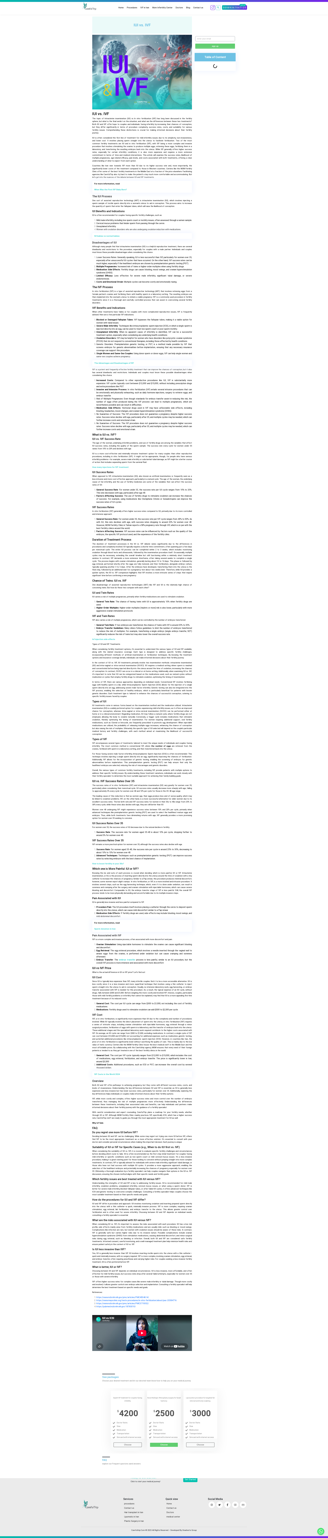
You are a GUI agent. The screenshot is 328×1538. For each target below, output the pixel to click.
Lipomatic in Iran (131, 1516)
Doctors (179, 7)
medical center (173, 1516)
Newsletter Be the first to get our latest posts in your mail (213, 26)
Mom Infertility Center (162, 7)
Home (121, 7)
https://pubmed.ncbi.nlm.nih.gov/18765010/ (116, 1306)
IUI (98, 124)
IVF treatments (147, 177)
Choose (127, 1445)
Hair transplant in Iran (133, 1512)
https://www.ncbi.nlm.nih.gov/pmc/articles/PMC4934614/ (122, 1297)
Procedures (132, 7)
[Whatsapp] (320, 1531)
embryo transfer (127, 960)
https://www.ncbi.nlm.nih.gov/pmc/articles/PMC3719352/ (122, 1303)
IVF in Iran (144, 7)
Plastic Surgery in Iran (134, 1521)
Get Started (190, 1479)
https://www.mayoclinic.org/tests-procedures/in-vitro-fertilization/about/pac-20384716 (136, 1300)
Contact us (198, 7)
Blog (188, 7)
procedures (129, 1503)
